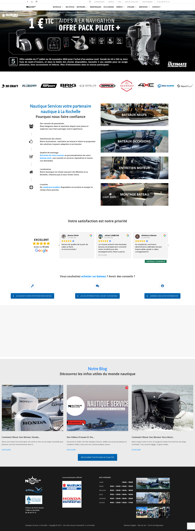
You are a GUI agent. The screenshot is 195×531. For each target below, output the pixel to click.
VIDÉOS (111, 2)
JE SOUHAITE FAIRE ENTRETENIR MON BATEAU (34, 296)
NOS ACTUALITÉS (131, 2)
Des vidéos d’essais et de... (80, 437)
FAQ (119, 2)
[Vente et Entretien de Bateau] (31, 8)
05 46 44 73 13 (164, 2)
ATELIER (130, 7)
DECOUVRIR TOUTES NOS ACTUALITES (97, 457)
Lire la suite (6, 449)
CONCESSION (99, 2)
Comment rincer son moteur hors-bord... (153, 437)
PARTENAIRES (147, 2)
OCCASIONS (108, 7)
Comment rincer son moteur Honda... (21, 437)
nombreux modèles (51, 187)
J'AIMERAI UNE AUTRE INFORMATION (164, 296)
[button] (168, 245)
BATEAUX (57, 7)
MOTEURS (81, 7)
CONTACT (156, 7)
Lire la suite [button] (102, 255)
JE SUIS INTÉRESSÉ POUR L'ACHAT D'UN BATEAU (99, 296)
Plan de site (142, 525)
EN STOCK (70, 7)
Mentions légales (130, 525)
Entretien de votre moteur (52, 155)
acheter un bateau (94, 276)
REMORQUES (95, 7)
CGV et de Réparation (155, 525)
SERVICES (143, 7)
